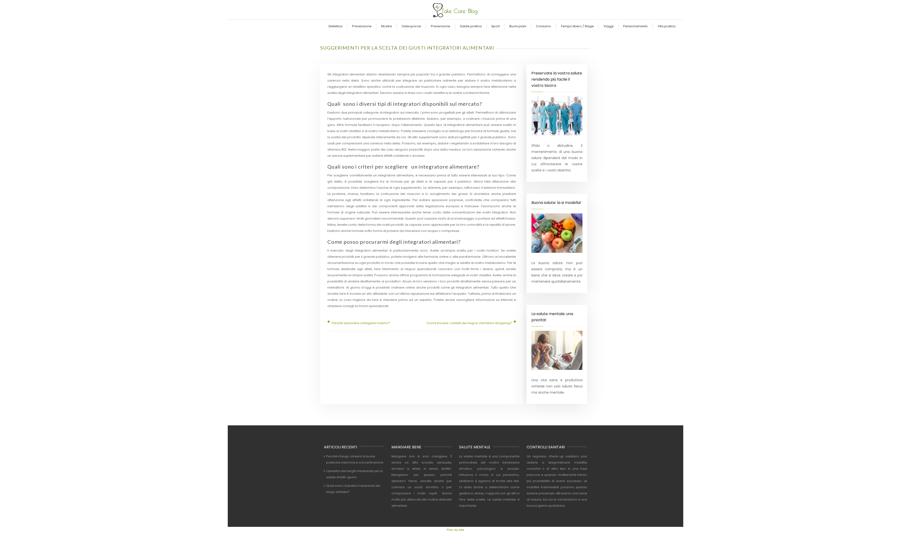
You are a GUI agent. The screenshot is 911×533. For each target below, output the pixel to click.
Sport (495, 26)
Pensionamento (635, 26)
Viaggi (609, 26)
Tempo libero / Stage (577, 26)
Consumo (543, 26)
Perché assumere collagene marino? (361, 323)
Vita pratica (666, 26)
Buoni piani (517, 26)
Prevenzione (362, 26)
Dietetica (335, 26)
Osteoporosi (411, 26)
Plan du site (455, 530)
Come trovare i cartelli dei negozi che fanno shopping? (469, 323)
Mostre (386, 26)
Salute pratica (471, 26)
